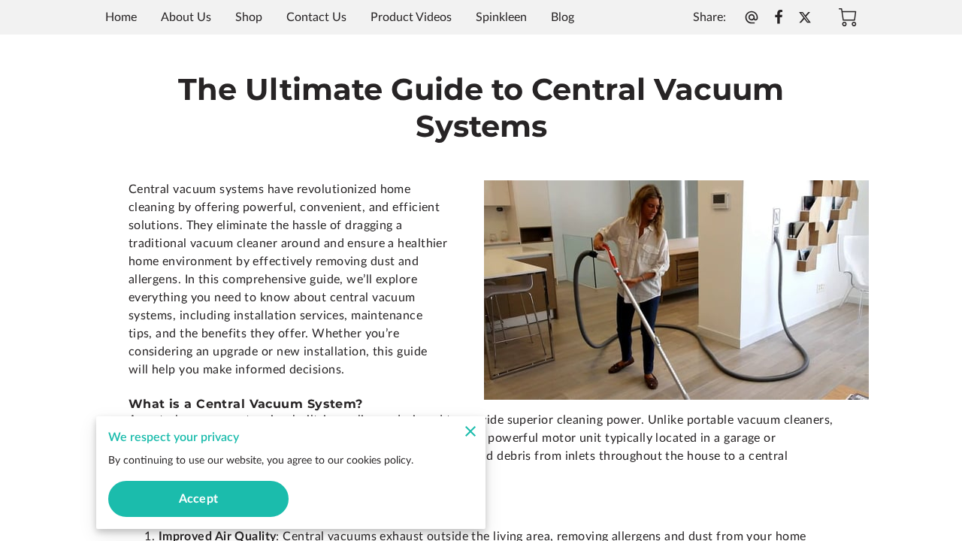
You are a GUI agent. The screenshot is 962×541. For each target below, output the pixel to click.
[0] (848, 17)
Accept (198, 499)
